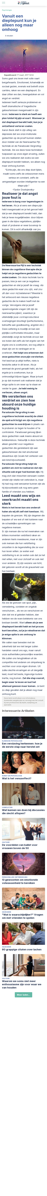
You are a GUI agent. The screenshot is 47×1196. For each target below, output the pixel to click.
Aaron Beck (8, 130)
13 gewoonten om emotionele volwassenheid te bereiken (20, 881)
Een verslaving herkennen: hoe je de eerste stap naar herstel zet (22, 745)
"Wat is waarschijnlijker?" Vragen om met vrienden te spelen (22, 916)
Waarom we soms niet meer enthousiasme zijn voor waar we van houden (21, 984)
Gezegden (6, 912)
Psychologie (7, 10)
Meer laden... (23, 995)
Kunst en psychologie (12, 776)
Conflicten (7, 807)
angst (24, 392)
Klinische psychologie (12, 741)
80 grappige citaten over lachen (21, 949)
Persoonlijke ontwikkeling (14, 877)
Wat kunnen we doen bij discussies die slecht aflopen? (23, 812)
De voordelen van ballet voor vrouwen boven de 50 (19, 846)
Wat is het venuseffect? (16, 778)
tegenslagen (34, 201)
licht (39, 563)
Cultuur (5, 842)
